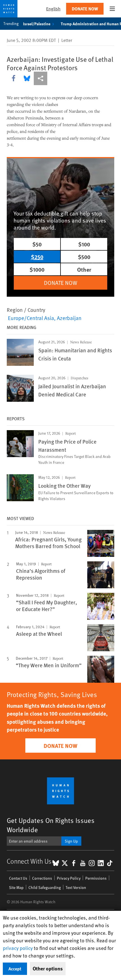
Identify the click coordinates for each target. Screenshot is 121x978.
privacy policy (18, 947)
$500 (84, 257)
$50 (37, 244)
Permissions (96, 878)
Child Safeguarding (44, 887)
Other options (48, 968)
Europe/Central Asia (31, 317)
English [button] (53, 8)
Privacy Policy (68, 878)
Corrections (42, 878)
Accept (14, 968)
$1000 (37, 269)
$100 (84, 244)
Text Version (76, 887)
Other (84, 269)
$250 (37, 257)
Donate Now (85, 8)
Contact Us (18, 878)
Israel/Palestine (36, 23)
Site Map (16, 887)
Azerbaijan (69, 317)
